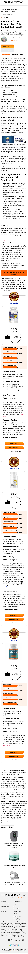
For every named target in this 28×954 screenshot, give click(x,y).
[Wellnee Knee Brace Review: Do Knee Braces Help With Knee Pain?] (14, 880)
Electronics (4, 901)
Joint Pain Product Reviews (8, 11)
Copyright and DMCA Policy (18, 905)
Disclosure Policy (17, 916)
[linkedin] (16, 940)
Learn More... (6, 587)
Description (6, 54)
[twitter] (19, 940)
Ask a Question (7, 50)
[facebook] (5, 940)
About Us (3, 909)
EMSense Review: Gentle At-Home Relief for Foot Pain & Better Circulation (14, 845)
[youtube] (23, 940)
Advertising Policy (17, 901)
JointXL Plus (14, 303)
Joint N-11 (14, 640)
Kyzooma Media (13, 950)
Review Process (5, 906)
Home (2, 9)
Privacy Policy (16, 918)
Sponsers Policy (17, 911)
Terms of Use (16, 909)
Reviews (15, 54)
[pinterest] (12, 940)
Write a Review (7, 46)
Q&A (21, 54)
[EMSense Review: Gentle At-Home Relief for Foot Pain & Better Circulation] (14, 841)
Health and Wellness (12, 9)
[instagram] (9, 940)
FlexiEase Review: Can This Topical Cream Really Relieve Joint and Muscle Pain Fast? (14, 865)
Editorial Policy (17, 914)
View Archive (5, 241)
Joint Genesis (14, 468)
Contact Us (4, 911)
